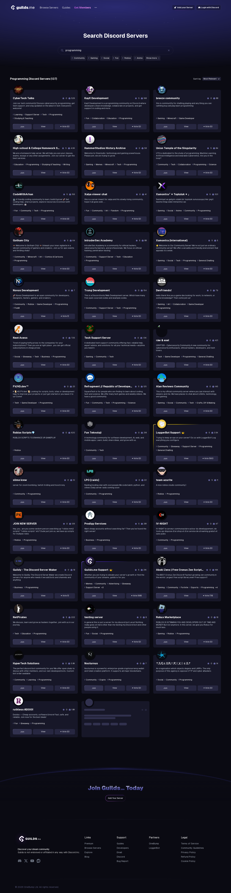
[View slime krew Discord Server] (18, 471)
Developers (123, 848)
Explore (88, 852)
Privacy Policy (188, 852)
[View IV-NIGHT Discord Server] (161, 515)
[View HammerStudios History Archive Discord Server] (90, 139)
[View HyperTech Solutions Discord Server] (18, 654)
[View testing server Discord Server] (90, 608)
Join (22, 127)
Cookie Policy (188, 861)
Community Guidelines (192, 848)
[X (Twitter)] (26, 861)
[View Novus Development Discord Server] (18, 281)
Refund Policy (188, 856)
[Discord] (20, 861)
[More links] (96, 7)
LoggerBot (154, 848)
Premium (89, 843)
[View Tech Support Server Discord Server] (90, 329)
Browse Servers (49, 7)
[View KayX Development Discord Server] (90, 89)
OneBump (154, 843)
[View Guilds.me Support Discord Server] (90, 561)
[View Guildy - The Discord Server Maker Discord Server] (18, 561)
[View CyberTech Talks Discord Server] (18, 89)
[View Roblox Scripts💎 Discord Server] (18, 424)
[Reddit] (38, 861)
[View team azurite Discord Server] (161, 471)
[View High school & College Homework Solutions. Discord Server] (18, 139)
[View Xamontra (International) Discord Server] (161, 231)
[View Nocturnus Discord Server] (90, 654)
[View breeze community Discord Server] (161, 89)
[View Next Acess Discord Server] (18, 329)
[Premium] (182, 433)
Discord (121, 856)
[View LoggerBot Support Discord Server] (161, 424)
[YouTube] (32, 861)
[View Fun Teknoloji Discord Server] (90, 424)
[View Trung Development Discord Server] (90, 281)
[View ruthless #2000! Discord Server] (18, 700)
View (43, 126)
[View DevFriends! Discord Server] (161, 281)
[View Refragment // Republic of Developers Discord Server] (90, 377)
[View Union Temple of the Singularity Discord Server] (161, 139)
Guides (66, 7)
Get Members (82, 7)
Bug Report (122, 861)
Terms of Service (190, 843)
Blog (87, 856)
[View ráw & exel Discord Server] (161, 330)
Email (119, 852)
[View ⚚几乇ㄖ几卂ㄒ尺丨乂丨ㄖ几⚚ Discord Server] (161, 654)
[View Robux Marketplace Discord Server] (161, 608)
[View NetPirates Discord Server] (18, 608)
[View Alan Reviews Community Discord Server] (161, 377)
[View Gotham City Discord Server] (18, 231)
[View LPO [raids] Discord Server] (90, 471)
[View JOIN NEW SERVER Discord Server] (18, 515)
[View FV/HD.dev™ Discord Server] (18, 377)
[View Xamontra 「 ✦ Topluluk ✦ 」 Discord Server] (161, 185)
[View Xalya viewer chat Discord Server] (90, 185)
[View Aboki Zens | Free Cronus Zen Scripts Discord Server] (161, 561)
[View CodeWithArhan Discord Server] (18, 185)
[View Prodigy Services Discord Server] (90, 515)
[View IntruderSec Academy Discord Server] (90, 231)
